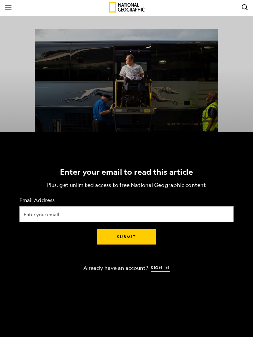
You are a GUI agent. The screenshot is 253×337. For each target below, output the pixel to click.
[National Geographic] (127, 7)
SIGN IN (160, 267)
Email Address (37, 200)
